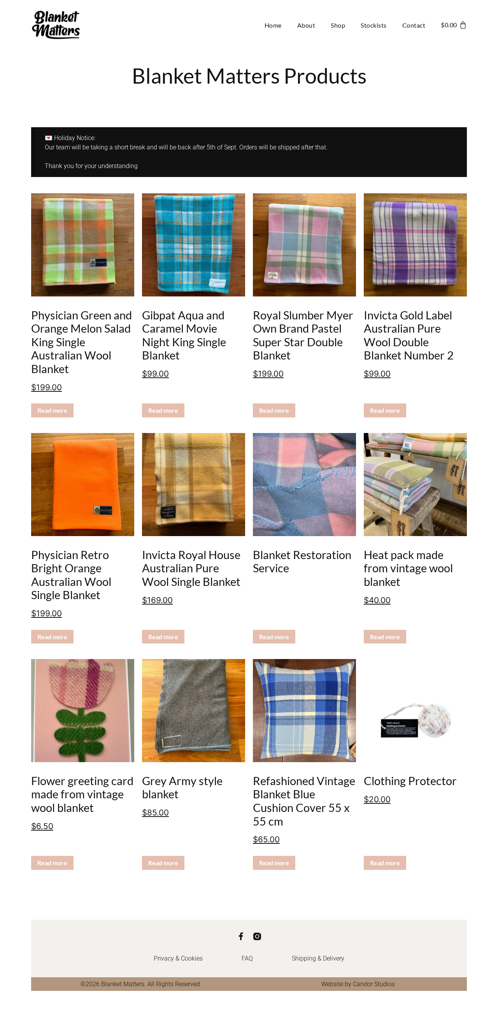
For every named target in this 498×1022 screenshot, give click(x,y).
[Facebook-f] (241, 936)
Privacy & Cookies (178, 958)
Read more (52, 410)
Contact (414, 25)
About (306, 25)
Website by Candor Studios (358, 984)
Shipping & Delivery (318, 958)
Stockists (374, 25)
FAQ (247, 958)
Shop (338, 25)
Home (273, 25)
